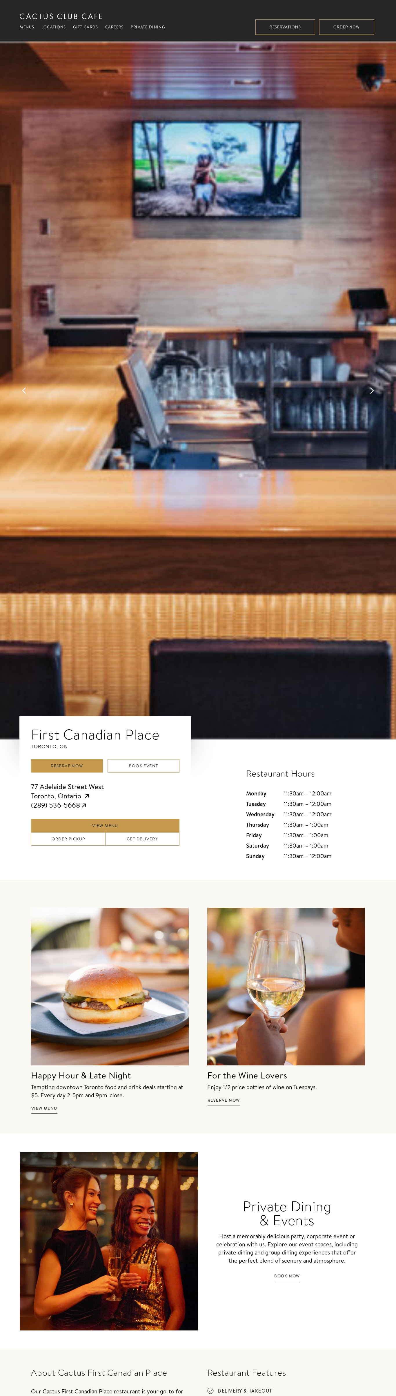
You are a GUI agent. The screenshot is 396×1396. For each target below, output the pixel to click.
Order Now (346, 27)
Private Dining (148, 27)
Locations (53, 27)
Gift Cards (85, 27)
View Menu (105, 825)
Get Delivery (142, 839)
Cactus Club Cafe (61, 16)
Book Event (143, 766)
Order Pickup (68, 839)
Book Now (287, 1276)
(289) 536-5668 (55, 805)
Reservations (285, 27)
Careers (114, 27)
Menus (27, 27)
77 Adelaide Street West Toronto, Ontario (67, 791)
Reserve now (224, 1100)
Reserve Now (67, 766)
